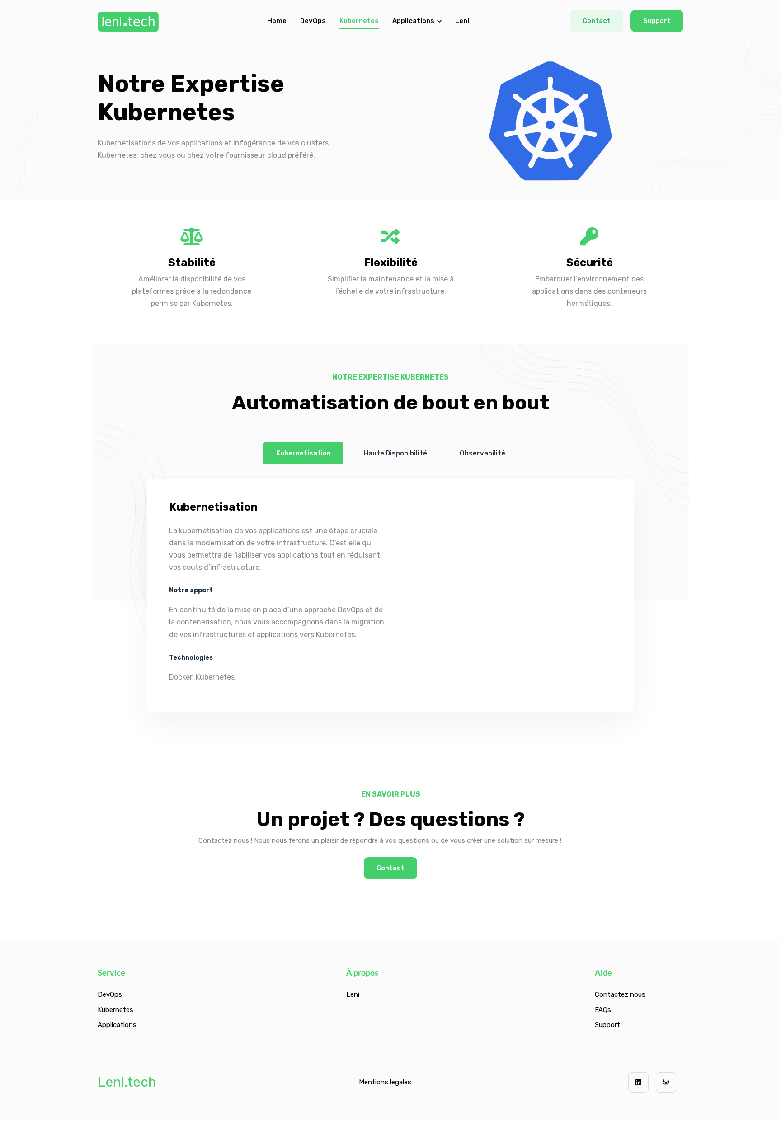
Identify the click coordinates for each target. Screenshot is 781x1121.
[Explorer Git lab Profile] (666, 1082)
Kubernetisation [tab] (303, 453)
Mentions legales (385, 1082)
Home (277, 21)
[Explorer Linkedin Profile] (638, 1082)
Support (657, 21)
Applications (413, 21)
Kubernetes (359, 21)
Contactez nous (620, 994)
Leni (462, 21)
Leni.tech (127, 1082)
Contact (597, 21)
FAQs (603, 1010)
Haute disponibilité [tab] (395, 453)
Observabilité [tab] (482, 453)
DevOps (313, 21)
